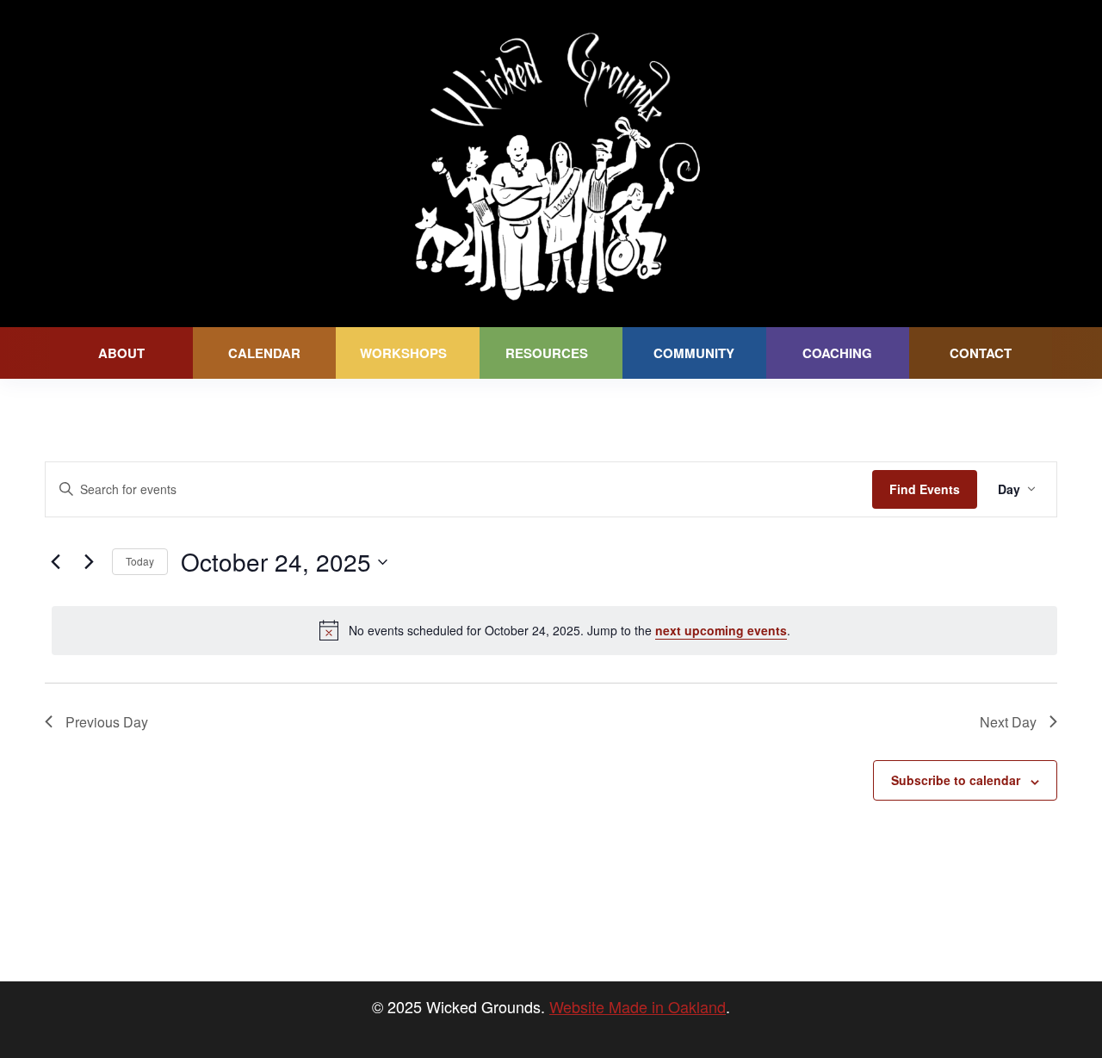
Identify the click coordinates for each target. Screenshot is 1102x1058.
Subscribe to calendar (955, 780)
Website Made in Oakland (637, 1006)
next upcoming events (721, 630)
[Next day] (88, 562)
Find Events (924, 489)
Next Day (1008, 722)
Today (140, 561)
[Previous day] (55, 562)
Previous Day (106, 722)
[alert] (554, 630)
